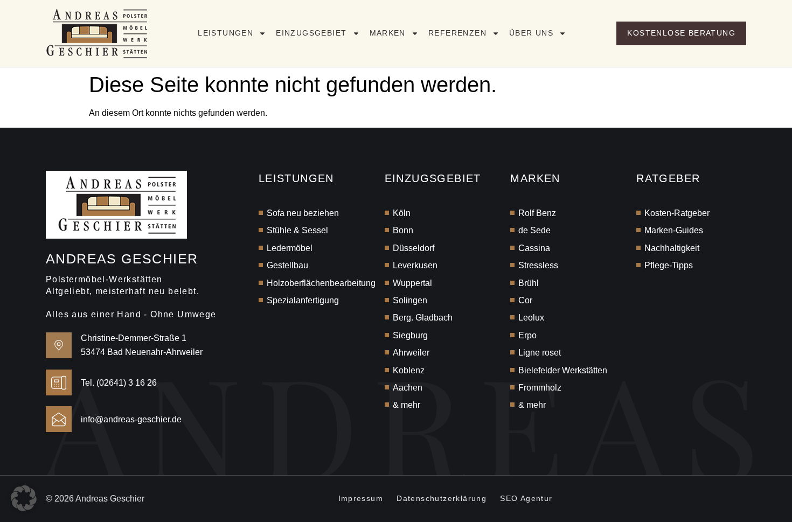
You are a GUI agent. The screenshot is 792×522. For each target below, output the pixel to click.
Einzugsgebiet (311, 33)
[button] (23, 498)
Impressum (361, 498)
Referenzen (457, 33)
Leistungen (225, 33)
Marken (388, 33)
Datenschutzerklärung (442, 498)
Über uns (531, 33)
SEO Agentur (526, 498)
